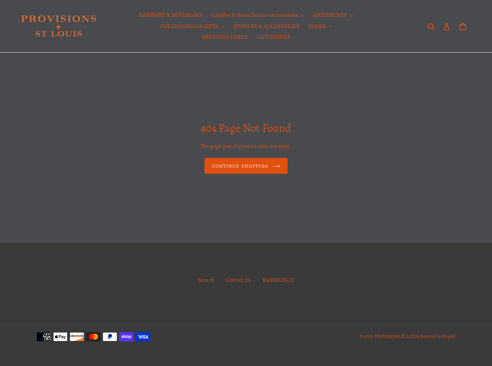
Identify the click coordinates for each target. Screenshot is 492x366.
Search (206, 280)
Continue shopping (240, 166)
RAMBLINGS (278, 280)
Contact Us (238, 280)
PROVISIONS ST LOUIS (397, 336)
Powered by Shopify (437, 336)
